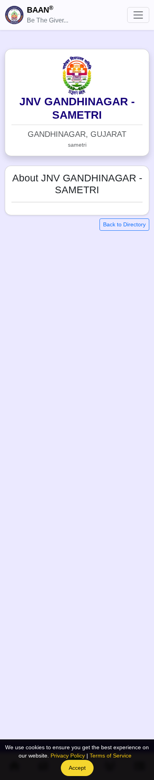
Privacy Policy (68, 755)
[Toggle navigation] (138, 15)
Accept (77, 768)
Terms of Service (110, 755)
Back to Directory (124, 224)
